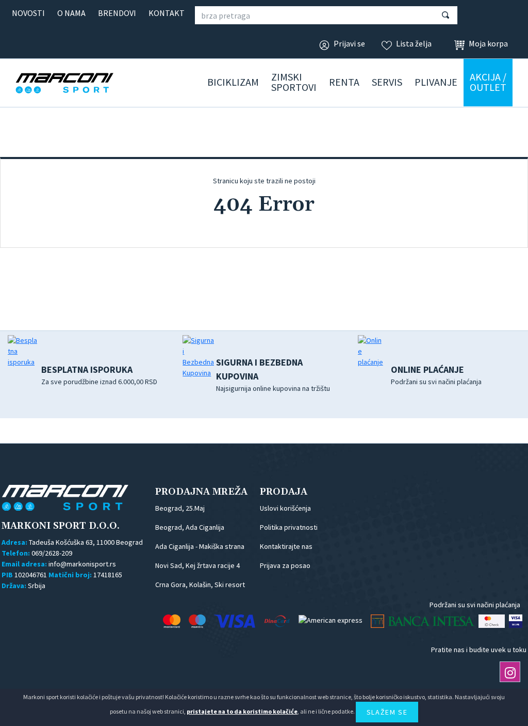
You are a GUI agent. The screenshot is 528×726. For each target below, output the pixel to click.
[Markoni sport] (79, 83)
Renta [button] (344, 81)
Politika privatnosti (289, 527)
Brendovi (117, 13)
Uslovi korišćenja (285, 508)
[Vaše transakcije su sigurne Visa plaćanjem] (515, 621)
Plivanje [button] (436, 81)
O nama (71, 13)
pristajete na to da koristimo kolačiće (242, 711)
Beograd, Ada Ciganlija (189, 527)
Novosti (28, 13)
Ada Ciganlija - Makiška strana (199, 546)
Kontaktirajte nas (286, 546)
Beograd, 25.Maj (180, 508)
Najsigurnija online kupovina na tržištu (273, 374)
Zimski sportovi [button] (294, 81)
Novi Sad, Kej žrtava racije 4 (197, 565)
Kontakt (166, 13)
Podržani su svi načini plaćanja (436, 375)
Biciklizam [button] (233, 81)
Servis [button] (387, 81)
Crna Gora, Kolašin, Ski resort (200, 584)
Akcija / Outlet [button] (488, 81)
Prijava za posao (285, 565)
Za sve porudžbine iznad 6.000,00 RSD (99, 375)
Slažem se (387, 712)
